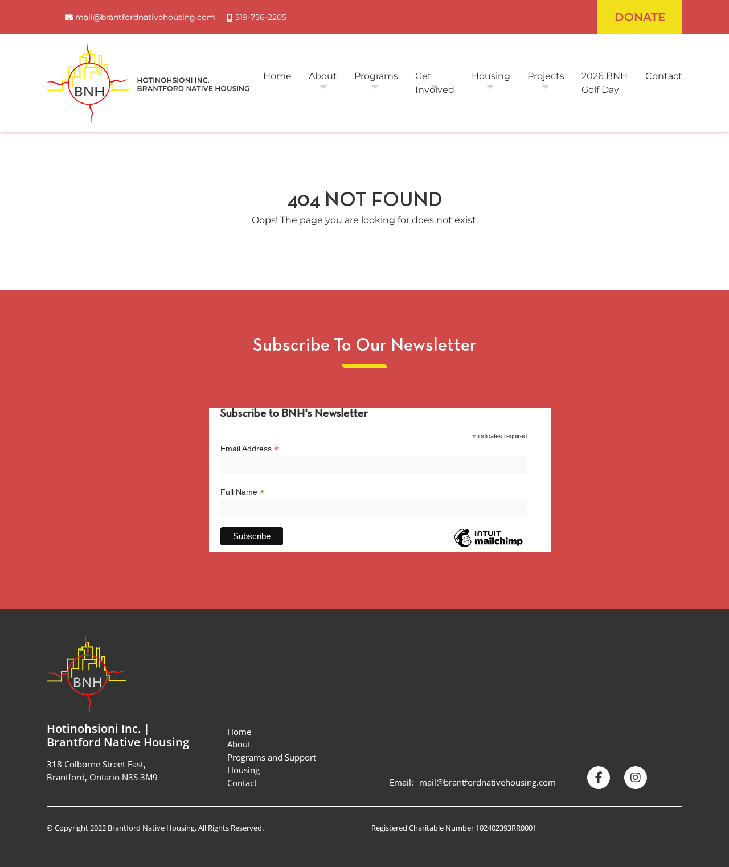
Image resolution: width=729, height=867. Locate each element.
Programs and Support (271, 757)
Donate (640, 17)
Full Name (242, 492)
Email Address (249, 448)
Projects (545, 76)
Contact (663, 76)
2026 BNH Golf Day (604, 83)
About (323, 76)
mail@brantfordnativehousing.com (487, 782)
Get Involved (434, 83)
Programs (376, 76)
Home (277, 76)
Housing (491, 76)
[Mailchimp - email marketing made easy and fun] (488, 546)
